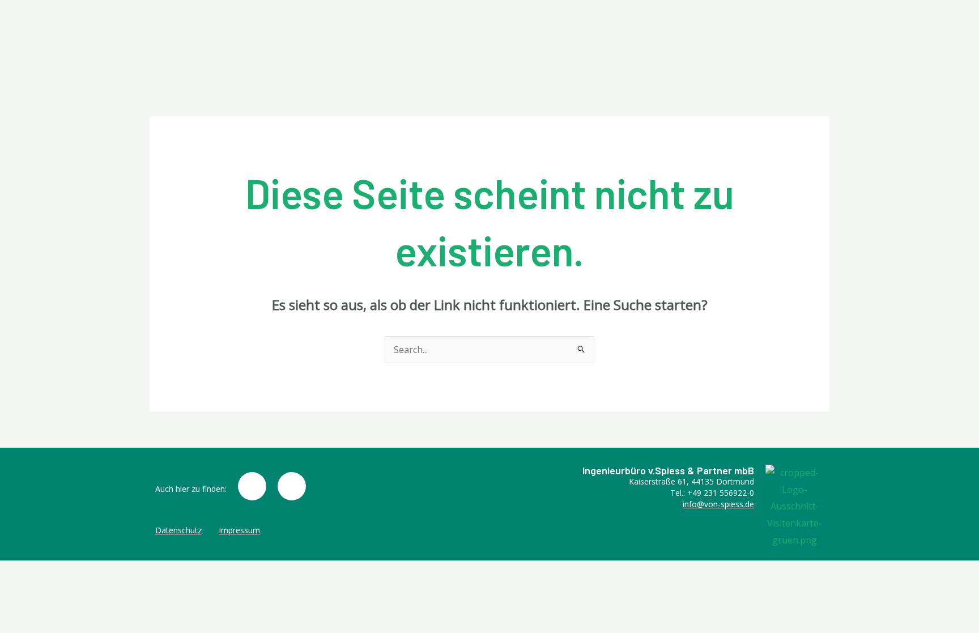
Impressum (239, 530)
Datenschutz (178, 530)
